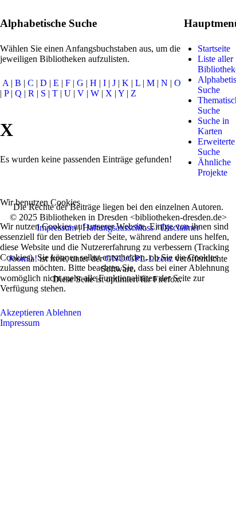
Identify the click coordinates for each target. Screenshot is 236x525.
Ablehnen (63, 312)
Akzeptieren (22, 312)
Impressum (20, 323)
